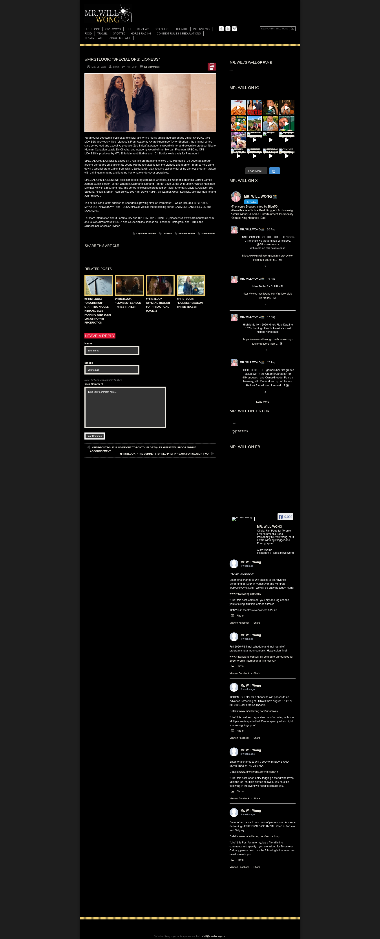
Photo (240, 615)
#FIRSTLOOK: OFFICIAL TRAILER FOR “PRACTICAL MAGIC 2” (158, 305)
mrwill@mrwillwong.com (213, 936)
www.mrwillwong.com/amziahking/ (259, 836)
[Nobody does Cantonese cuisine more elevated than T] (287, 107)
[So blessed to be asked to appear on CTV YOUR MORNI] (254, 156)
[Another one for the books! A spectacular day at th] (254, 140)
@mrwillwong (240, 430)
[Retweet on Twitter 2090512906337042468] (250, 266)
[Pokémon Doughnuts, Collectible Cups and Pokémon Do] (238, 124)
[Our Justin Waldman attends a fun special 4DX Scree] (270, 156)
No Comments (152, 66)
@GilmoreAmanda (268, 244)
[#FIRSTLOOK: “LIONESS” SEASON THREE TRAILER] (128, 285)
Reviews (143, 29)
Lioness (167, 233)
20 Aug (271, 229)
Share (257, 622)
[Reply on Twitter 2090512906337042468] (243, 266)
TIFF (129, 29)
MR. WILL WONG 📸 (252, 229)
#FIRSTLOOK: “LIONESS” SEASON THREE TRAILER (128, 303)
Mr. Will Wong (251, 562)
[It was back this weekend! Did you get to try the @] (238, 140)
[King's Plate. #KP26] (270, 140)
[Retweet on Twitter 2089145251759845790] (250, 392)
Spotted (119, 33)
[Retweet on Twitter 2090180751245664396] (250, 304)
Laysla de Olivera (146, 233)
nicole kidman (187, 233)
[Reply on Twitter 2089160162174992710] (243, 350)
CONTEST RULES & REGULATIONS (179, 33)
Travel (102, 33)
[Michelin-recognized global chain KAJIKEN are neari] (287, 156)
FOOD (88, 33)
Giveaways (113, 29)
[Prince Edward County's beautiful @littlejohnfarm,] (254, 124)
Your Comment (94, 384)
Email (88, 363)
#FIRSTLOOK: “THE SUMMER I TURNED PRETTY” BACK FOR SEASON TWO (164, 453)
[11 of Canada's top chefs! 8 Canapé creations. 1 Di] (270, 124)
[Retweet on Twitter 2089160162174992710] (250, 350)
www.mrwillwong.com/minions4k (258, 771)
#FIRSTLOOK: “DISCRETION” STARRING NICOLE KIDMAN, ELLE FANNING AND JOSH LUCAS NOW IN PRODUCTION (97, 310)
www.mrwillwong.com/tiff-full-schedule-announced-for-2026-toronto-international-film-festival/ (262, 658)
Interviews (201, 29)
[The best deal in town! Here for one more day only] (287, 124)
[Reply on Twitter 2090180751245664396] (243, 304)
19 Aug (271, 278)
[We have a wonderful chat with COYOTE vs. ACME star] (254, 107)
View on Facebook (239, 622)
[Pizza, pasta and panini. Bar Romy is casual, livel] (238, 107)
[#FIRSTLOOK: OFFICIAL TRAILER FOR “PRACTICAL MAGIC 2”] (159, 285)
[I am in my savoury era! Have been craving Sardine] (287, 140)
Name (88, 343)
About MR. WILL (120, 38)
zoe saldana (208, 233)
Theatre (182, 29)
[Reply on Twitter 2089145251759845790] (243, 392)
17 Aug (271, 316)
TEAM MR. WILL (94, 38)
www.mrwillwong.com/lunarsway (258, 711)
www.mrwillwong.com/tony (245, 593)
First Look (92, 29)
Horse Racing (141, 33)
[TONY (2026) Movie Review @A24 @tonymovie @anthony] (238, 156)
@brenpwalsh (251, 377)
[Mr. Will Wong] (243, 519)
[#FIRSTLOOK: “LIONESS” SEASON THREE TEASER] (190, 285)
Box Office (162, 29)
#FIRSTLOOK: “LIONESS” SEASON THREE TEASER (190, 303)
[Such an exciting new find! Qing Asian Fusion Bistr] (270, 107)
